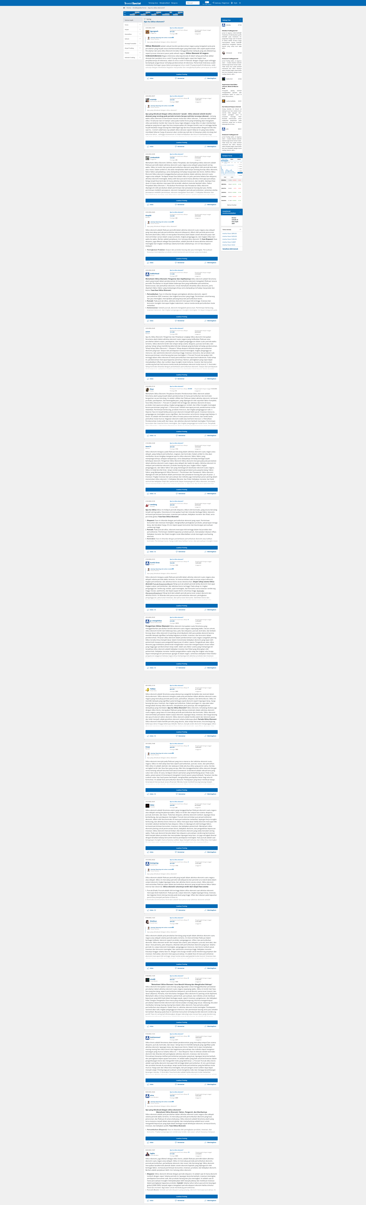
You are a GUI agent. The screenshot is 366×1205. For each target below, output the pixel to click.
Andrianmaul (155, 1037)
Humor (127, 53)
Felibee (152, 689)
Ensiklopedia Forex (139, 8)
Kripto (127, 29)
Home (129, 8)
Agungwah (154, 31)
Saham (127, 39)
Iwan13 (148, 446)
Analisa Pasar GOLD (228, 245)
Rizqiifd (148, 215)
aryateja (153, 99)
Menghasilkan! (165, 3)
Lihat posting (173, 37)
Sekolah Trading (130, 57)
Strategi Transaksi (130, 43)
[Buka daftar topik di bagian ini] (140, 24)
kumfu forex (155, 563)
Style (235, 3)
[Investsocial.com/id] (132, 3)
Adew (152, 805)
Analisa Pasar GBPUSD (229, 233)
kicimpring (154, 863)
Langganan (198, 34)
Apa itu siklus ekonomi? (156, 8)
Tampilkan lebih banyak (230, 249)
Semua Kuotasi (231, 205)
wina (152, 1095)
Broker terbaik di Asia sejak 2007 (235, 220)
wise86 (152, 979)
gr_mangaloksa (156, 621)
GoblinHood (154, 274)
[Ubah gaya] (232, 3)
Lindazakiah (155, 157)
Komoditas (128, 34)
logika (152, 1153)
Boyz (152, 389)
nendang (153, 504)
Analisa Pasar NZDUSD (229, 236)
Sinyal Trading (129, 48)
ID (240, 3)
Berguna (174, 3)
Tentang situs (153, 3)
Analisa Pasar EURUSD (229, 239)
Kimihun (153, 921)
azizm (148, 332)
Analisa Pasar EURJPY (229, 242)
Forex (126, 25)
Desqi (148, 747)
